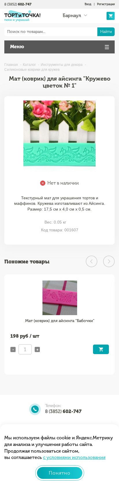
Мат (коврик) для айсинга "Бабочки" (59, 320)
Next (109, 261)
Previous (91, 261)
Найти (106, 31)
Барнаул (72, 15)
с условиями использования (74, 457)
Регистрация (106, 4)
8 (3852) (17, 4)
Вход (88, 4)
